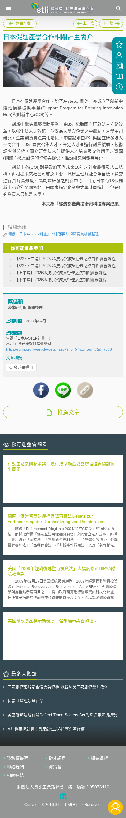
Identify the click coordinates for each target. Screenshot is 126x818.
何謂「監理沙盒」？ (25, 701)
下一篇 (109, 22)
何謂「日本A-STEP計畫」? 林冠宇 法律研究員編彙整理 (53, 234)
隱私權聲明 (17, 758)
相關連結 (15, 775)
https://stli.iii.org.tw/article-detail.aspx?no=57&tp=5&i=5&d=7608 (59, 349)
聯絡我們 (15, 766)
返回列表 (23, 23)
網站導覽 (99, 758)
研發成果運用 (21, 367)
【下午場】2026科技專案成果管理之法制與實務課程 (61, 280)
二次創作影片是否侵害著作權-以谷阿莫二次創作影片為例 (58, 687)
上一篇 (85, 22)
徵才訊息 (57, 758)
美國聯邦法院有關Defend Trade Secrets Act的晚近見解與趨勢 (62, 715)
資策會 (55, 766)
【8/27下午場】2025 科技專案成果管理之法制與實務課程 (65, 266)
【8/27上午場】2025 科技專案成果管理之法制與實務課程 (65, 259)
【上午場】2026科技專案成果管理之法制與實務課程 (61, 273)
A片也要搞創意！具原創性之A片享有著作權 (46, 729)
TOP (115, 787)
